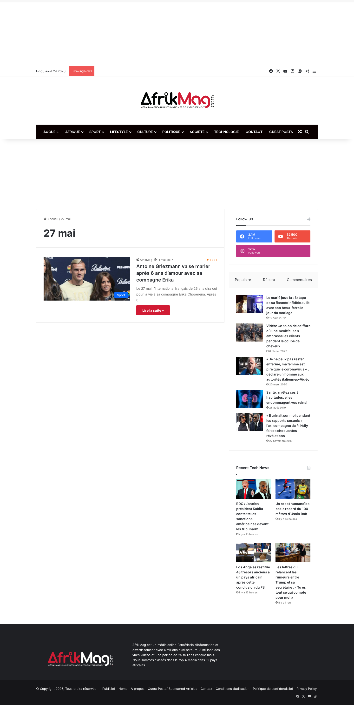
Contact (254, 132)
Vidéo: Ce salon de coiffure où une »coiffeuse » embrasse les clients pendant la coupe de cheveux (288, 336)
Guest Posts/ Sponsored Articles (172, 689)
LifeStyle (119, 132)
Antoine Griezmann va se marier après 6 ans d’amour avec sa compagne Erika (173, 273)
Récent (269, 279)
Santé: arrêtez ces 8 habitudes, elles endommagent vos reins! (286, 397)
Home (122, 689)
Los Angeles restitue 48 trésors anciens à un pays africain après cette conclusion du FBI (253, 577)
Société (197, 132)
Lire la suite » (153, 310)
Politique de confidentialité (273, 689)
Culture (145, 132)
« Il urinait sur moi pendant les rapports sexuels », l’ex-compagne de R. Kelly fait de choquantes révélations (288, 425)
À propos (137, 689)
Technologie (226, 132)
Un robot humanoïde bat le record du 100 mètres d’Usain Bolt (292, 509)
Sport (95, 132)
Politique (171, 132)
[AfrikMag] (177, 100)
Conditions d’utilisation (232, 689)
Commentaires (299, 279)
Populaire (243, 279)
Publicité (108, 689)
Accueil (51, 132)
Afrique (72, 132)
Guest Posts (281, 132)
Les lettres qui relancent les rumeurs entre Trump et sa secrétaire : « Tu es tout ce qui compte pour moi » (290, 582)
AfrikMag (146, 260)
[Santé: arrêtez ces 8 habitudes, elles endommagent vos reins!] (249, 399)
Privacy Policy (306, 689)
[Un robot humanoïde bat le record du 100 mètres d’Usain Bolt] (292, 489)
